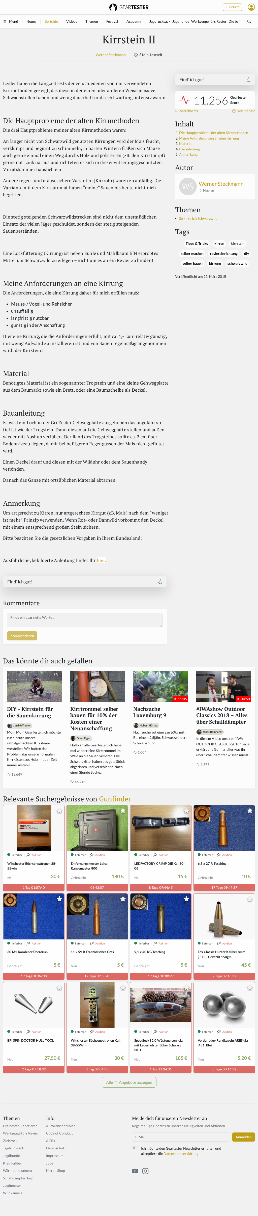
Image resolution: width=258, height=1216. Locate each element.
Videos (71, 21)
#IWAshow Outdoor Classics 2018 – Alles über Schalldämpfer (221, 715)
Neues (31, 21)
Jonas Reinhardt (212, 731)
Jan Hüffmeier (22, 725)
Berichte (51, 21)
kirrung (215, 263)
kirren (219, 243)
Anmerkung (188, 154)
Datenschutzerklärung (181, 1153)
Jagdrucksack (159, 21)
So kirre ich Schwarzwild (198, 218)
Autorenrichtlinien (61, 1126)
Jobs (49, 1163)
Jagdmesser (12, 1185)
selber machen (192, 254)
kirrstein (237, 243)
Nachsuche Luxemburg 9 (149, 712)
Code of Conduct (59, 1133)
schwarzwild (237, 263)
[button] (251, 7)
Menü (13, 21)
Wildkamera (12, 1193)
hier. (101, 560)
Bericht (234, 7)
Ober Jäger (84, 738)
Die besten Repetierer (20, 1126)
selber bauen (193, 263)
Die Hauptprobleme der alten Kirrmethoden (213, 132)
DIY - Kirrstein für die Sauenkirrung (30, 712)
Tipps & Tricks (197, 243)
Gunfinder (115, 798)
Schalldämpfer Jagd (18, 1178)
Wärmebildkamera (17, 1170)
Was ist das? (246, 111)
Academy (133, 21)
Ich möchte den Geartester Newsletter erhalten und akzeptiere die (181, 1151)
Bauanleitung (189, 149)
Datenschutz (56, 1148)
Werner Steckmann (111, 54)
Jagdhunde (180, 21)
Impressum (54, 1155)
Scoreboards (188, 111)
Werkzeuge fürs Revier (209, 21)
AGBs (50, 1141)
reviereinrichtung (224, 254)
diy (246, 254)
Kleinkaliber (12, 1163)
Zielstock (10, 1141)
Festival (112, 21)
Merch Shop (55, 1170)
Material (185, 143)
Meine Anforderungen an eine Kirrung (209, 138)
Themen (91, 21)
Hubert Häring (148, 725)
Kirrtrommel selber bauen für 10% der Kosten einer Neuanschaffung (94, 719)
